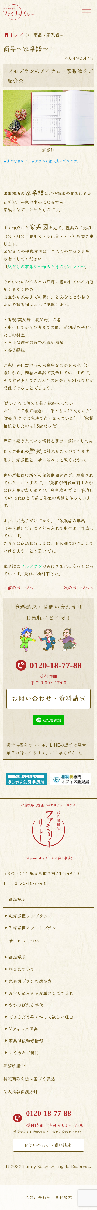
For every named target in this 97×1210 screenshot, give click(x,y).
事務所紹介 (14, 1065)
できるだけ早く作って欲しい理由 (41, 1016)
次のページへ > (79, 587)
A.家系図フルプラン (28, 915)
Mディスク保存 (23, 1028)
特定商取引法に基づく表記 (29, 1078)
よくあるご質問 (24, 1052)
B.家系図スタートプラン (32, 927)
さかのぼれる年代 (26, 1005)
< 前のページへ (18, 587)
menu (86, 12)
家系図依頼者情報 (26, 1040)
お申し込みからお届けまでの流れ (41, 993)
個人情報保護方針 (20, 1091)
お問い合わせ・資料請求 (49, 698)
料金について (21, 969)
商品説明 (17, 957)
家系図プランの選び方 (30, 981)
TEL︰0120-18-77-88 (25, 883)
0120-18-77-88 (56, 665)
